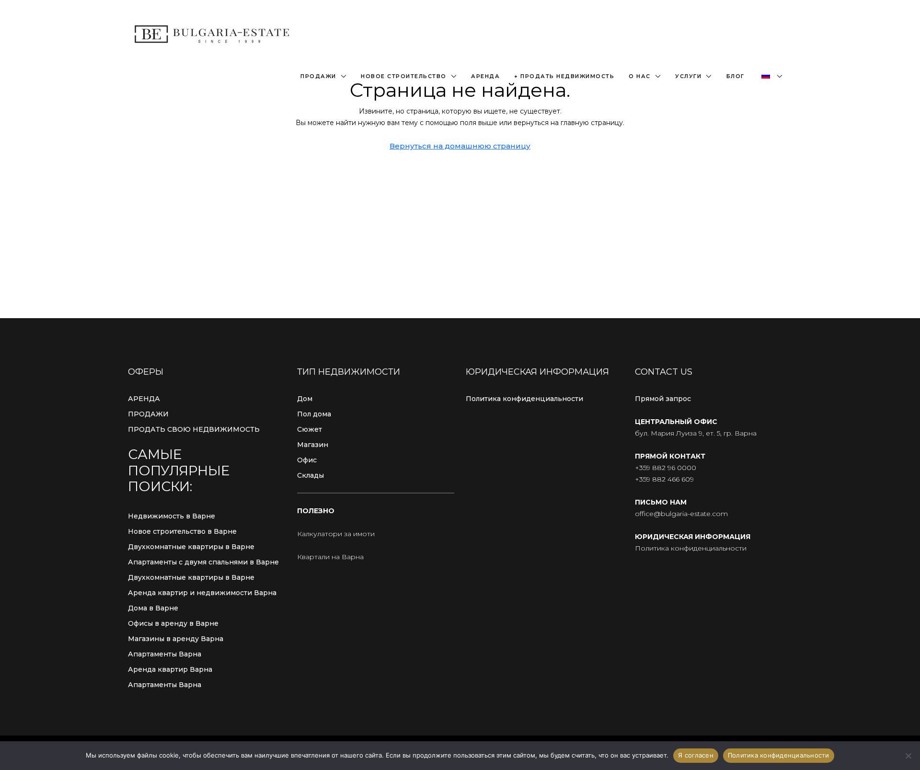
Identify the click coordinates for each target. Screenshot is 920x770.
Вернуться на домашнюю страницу (460, 145)
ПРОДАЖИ (148, 414)
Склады (310, 475)
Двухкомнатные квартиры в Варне (191, 546)
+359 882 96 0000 (665, 467)
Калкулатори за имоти (336, 533)
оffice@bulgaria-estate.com (681, 513)
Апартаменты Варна (164, 654)
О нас (640, 76)
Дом (304, 398)
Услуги (688, 76)
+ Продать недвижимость (564, 76)
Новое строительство (404, 76)
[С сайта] (908, 755)
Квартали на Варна (330, 556)
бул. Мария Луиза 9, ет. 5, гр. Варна (696, 433)
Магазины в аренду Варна (175, 638)
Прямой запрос (663, 398)
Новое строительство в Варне (182, 531)
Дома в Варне (153, 608)
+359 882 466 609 (664, 479)
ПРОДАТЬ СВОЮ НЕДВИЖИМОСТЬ (194, 429)
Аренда (485, 76)
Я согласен (695, 755)
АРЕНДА (144, 398)
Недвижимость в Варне (171, 516)
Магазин (312, 444)
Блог (735, 76)
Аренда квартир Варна (170, 669)
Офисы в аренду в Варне (173, 623)
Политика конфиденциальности (524, 398)
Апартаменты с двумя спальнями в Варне (203, 562)
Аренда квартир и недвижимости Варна (202, 592)
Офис (307, 460)
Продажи (318, 76)
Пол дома (314, 414)
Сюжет (309, 429)
